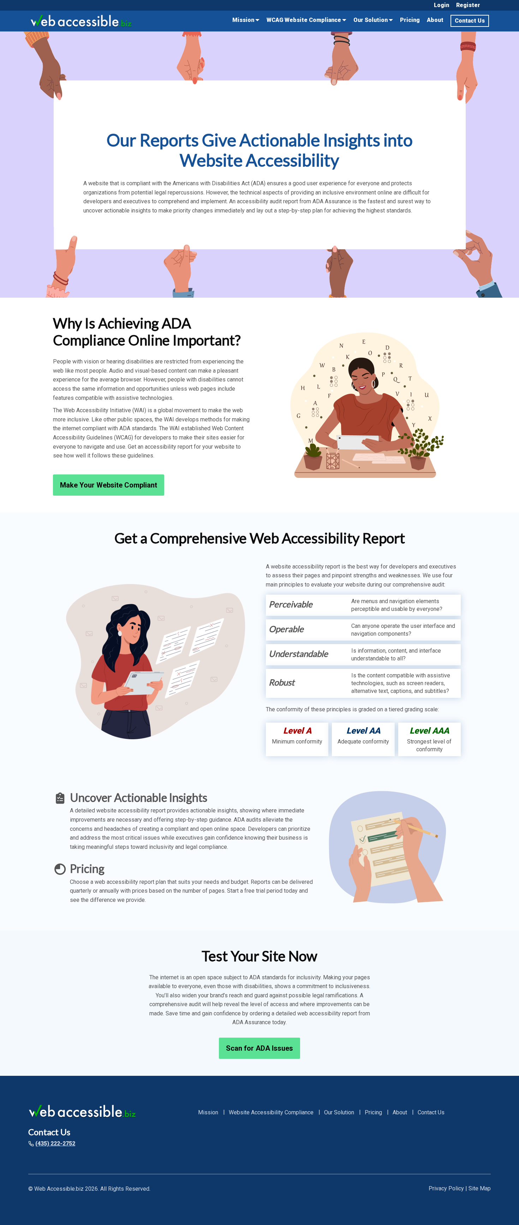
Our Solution (370, 20)
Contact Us (470, 20)
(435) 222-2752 (55, 1143)
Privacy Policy (446, 1188)
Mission (243, 20)
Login (441, 5)
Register (468, 5)
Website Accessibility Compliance (271, 1112)
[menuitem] (441, 5)
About (435, 20)
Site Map (480, 1188)
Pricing (410, 20)
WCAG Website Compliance (304, 20)
